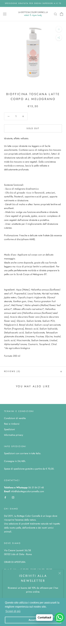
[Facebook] (5, 497)
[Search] (55, 14)
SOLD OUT (33, 128)
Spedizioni (9, 429)
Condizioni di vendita (15, 418)
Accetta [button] (33, 620)
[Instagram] (13, 497)
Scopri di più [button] (12, 611)
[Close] (59, 573)
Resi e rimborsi (11, 423)
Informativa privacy (13, 435)
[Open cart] (61, 14)
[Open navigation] (4, 14)
